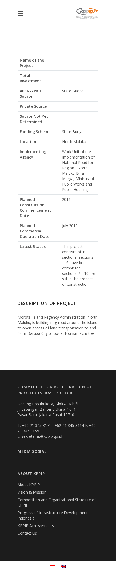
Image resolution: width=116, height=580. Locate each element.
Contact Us (27, 533)
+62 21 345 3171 (37, 425)
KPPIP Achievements (36, 525)
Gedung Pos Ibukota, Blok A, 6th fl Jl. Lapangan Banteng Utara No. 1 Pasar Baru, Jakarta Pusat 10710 (48, 409)
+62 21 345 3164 (69, 425)
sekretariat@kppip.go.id (42, 436)
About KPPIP (29, 484)
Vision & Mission (32, 492)
